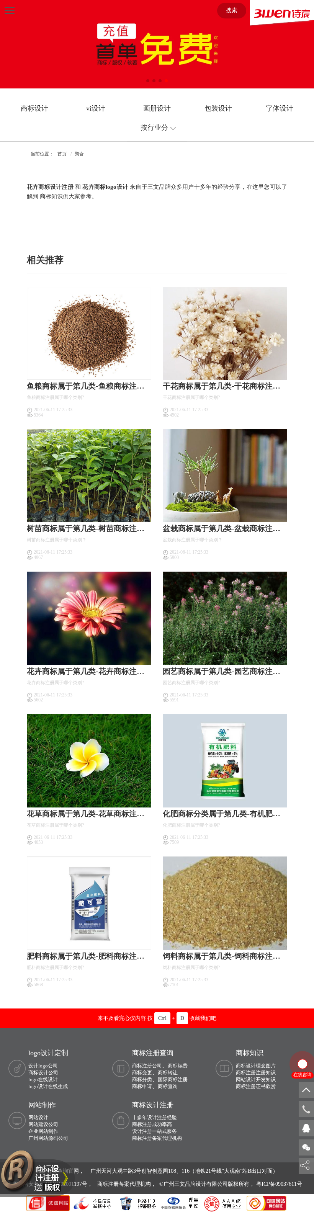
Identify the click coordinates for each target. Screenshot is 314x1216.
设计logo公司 (43, 1066)
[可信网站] (266, 1203)
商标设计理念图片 (256, 1066)
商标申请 (142, 1086)
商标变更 (142, 1072)
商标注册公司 (147, 1066)
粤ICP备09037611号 (279, 1184)
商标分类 (142, 1079)
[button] (147, 80)
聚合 (79, 154)
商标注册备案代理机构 (157, 1138)
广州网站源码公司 (48, 1138)
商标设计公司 (43, 1072)
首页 (62, 154)
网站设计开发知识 (256, 1079)
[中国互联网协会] (180, 1203)
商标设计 (34, 108)
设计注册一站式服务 (154, 1131)
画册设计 (157, 108)
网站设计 (38, 1117)
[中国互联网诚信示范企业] (49, 1203)
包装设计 (218, 108)
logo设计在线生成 (48, 1086)
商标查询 (168, 1086)
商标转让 (168, 1072)
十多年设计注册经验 (154, 1117)
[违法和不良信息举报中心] (92, 1203)
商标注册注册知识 (256, 1072)
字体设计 (279, 108)
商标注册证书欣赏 (256, 1086)
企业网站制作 (43, 1131)
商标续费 (178, 1066)
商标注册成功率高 (152, 1124)
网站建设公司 (43, 1124)
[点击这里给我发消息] (306, 1128)
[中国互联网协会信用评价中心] (223, 1203)
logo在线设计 (43, 1079)
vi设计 (95, 108)
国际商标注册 (173, 1079)
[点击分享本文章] (305, 1165)
